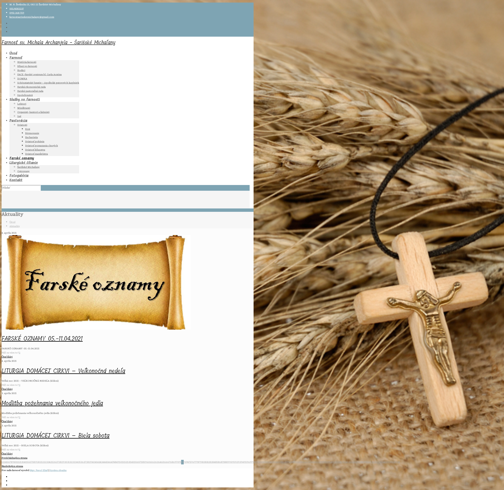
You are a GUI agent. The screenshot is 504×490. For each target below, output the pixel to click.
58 (142, 462)
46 (109, 462)
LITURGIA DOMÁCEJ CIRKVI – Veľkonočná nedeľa (63, 371)
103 (271, 462)
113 (307, 462)
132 (375, 462)
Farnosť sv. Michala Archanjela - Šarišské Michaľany (58, 42)
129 (364, 462)
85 (216, 462)
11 (17, 462)
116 (317, 462)
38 (87, 462)
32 (71, 462)
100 (261, 462)
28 (60, 462)
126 (353, 462)
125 (349, 462)
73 (185, 462)
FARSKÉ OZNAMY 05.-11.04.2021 (42, 339)
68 (171, 462)
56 (136, 462)
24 (49, 462)
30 (65, 462)
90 (230, 462)
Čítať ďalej (7, 357)
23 (46, 462)
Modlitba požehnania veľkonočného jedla (52, 403)
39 (90, 462)
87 (222, 462)
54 (131, 462)
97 (251, 462)
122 (338, 462)
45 (106, 462)
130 (368, 462)
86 (219, 462)
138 (398, 462)
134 (383, 462)
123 (342, 462)
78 (197, 462)
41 (96, 462)
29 (62, 462)
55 (134, 462)
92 (236, 462)
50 (120, 462)
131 (372, 462)
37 (85, 462)
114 (310, 462)
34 (76, 462)
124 (345, 462)
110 (297, 462)
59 (145, 462)
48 (114, 462)
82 (208, 462)
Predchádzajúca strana (14, 458)
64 (159, 462)
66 (165, 462)
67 (168, 462)
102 (268, 462)
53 (128, 462)
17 (31, 462)
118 (324, 462)
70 (177, 462)
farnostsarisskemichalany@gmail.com (31, 17)
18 (33, 462)
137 (394, 462)
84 (213, 462)
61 (151, 462)
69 (174, 462)
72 (182, 462)
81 (206, 462)
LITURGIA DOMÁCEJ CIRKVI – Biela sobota (55, 436)
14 (24, 462)
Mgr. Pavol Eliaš (39, 470)
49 (117, 462)
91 (233, 462)
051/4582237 (16, 9)
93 (239, 462)
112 (304, 462)
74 (187, 462)
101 (264, 462)
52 (125, 462)
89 (227, 462)
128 (360, 462)
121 (334, 462)
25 (51, 462)
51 (123, 462)
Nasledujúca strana (12, 466)
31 (68, 462)
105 (279, 462)
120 (331, 462)
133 (379, 462)
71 (180, 462)
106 (283, 462)
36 (82, 462)
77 (195, 462)
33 (73, 462)
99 (257, 462)
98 (254, 462)
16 (29, 462)
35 (79, 462)
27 (57, 462)
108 (290, 462)
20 (38, 462)
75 (190, 462)
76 (192, 462)
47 (112, 462)
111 (300, 462)
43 (101, 462)
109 (294, 462)
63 (156, 462)
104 (275, 462)
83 (211, 462)
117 (320, 462)
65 (162, 462)
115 (314, 462)
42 (98, 462)
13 (21, 462)
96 (248, 462)
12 (19, 462)
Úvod (12, 222)
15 (26, 462)
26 (54, 462)
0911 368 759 (16, 13)
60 (148, 462)
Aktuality (14, 226)
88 (224, 462)
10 (15, 462)
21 (41, 462)
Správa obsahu (58, 470)
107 (286, 462)
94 (242, 462)
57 (139, 462)
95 (245, 462)
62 (153, 462)
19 (36, 462)
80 (203, 462)
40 (93, 462)
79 (200, 462)
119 (327, 462)
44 (104, 462)
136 (391, 462)
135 (387, 462)
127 (357, 462)
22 (43, 462)
